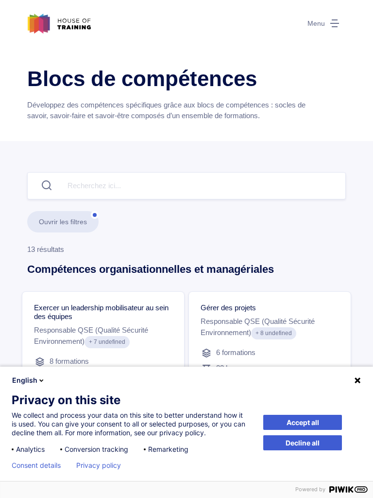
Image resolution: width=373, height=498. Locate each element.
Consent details (36, 465)
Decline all (303, 443)
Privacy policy (98, 465)
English (24, 380)
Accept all (303, 422)
